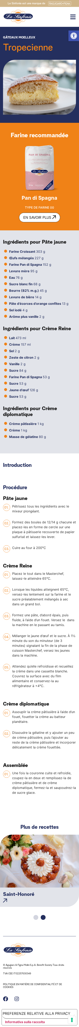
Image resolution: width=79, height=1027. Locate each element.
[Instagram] (16, 998)
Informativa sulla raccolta (25, 1022)
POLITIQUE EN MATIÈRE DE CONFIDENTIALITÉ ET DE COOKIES (32, 985)
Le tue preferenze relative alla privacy (36, 1013)
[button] (73, 35)
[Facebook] (5, 998)
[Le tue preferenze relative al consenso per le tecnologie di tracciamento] (72, 1020)
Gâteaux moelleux (19, 37)
